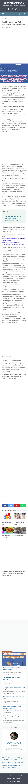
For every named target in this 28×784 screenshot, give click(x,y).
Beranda (7, 775)
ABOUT (19, 778)
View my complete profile (14, 749)
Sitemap (12, 775)
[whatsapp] (23, 505)
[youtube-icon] (12, 9)
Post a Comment (13, 27)
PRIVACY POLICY (11, 778)
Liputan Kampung (14, 3)
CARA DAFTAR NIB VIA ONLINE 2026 (14, 214)
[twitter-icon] (16, 9)
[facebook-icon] (8, 9)
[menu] (3, 14)
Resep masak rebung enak (11, 220)
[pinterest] (17, 505)
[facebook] (5, 505)
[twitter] (11, 505)
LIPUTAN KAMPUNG (14, 743)
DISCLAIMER (19, 775)
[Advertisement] (14, 44)
